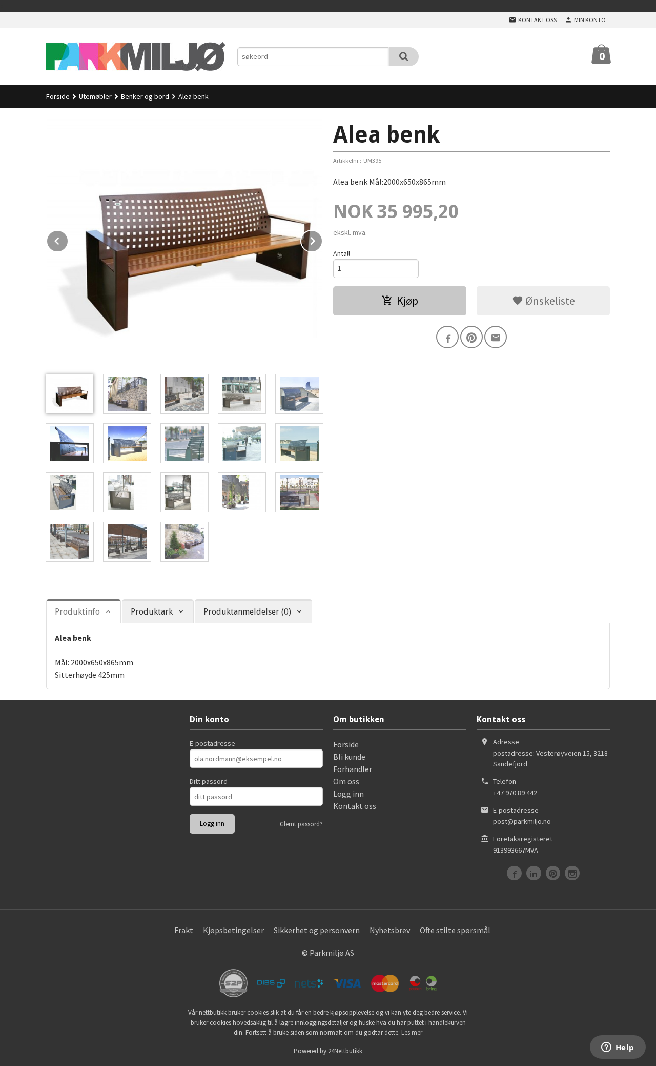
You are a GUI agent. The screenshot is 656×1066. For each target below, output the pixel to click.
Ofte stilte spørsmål (455, 930)
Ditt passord (209, 781)
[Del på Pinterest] (471, 337)
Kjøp (407, 300)
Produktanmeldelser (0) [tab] (247, 612)
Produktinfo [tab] (77, 612)
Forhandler (352, 769)
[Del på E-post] (495, 337)
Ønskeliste (549, 300)
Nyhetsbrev (390, 930)
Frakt (183, 930)
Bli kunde (349, 757)
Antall (341, 253)
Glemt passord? (301, 824)
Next (322, 239)
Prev (68, 239)
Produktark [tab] (152, 612)
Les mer (411, 1032)
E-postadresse (212, 743)
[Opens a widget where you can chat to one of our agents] (617, 1048)
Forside (58, 96)
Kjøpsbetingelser (233, 930)
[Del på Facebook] (447, 337)
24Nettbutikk (345, 1051)
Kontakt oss (354, 806)
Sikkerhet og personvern (317, 930)
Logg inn (348, 793)
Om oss (346, 781)
